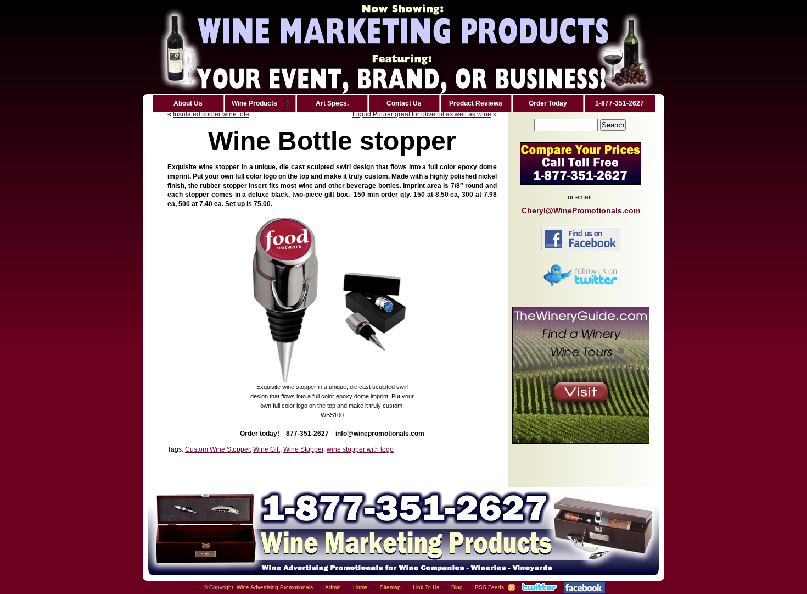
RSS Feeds (489, 587)
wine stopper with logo (360, 449)
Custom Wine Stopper (217, 449)
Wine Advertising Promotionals (275, 587)
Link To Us (426, 587)
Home (360, 587)
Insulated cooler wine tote (211, 114)
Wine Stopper (303, 449)
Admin (333, 587)
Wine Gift (266, 449)
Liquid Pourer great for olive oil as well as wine (421, 114)
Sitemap (390, 587)
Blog (457, 587)
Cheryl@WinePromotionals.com (581, 210)
